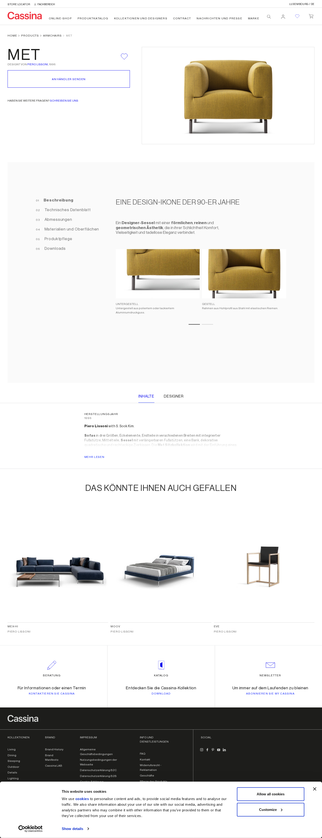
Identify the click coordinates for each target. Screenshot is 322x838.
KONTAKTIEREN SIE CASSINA (52, 693)
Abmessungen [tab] (58, 220)
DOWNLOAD (161, 693)
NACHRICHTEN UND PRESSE (219, 18)
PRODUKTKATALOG (93, 18)
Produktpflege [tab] (58, 239)
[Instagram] (202, 751)
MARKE (253, 18)
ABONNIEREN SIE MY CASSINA (270, 693)
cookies (82, 799)
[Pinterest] (213, 751)
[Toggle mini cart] (311, 15)
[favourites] (297, 16)
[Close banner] (314, 789)
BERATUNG (52, 675)
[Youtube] (219, 751)
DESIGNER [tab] (174, 396)
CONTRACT (182, 18)
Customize (268, 809)
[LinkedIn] (224, 751)
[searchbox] (269, 17)
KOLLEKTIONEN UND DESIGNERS (140, 18)
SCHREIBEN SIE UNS (64, 100)
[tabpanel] (198, 272)
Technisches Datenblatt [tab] (67, 210)
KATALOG (161, 675)
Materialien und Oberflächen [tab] (71, 229)
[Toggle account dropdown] (283, 15)
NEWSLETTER (270, 675)
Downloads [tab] (55, 248)
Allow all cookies (271, 794)
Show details (72, 829)
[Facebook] (207, 751)
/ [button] (301, 4)
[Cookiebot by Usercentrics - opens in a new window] (30, 828)
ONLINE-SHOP (60, 18)
